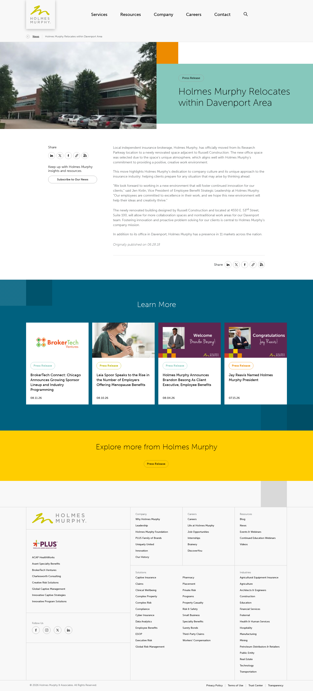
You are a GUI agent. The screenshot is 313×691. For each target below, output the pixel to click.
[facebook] (36, 630)
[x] (57, 630)
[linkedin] (68, 630)
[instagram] (47, 630)
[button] (191, 78)
